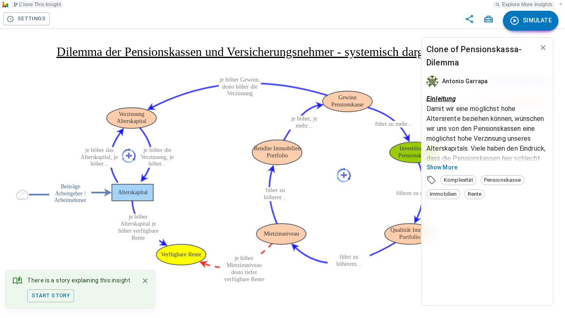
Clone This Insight (40, 4)
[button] (458, 180)
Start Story (50, 295)
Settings (31, 18)
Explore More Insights (527, 4)
